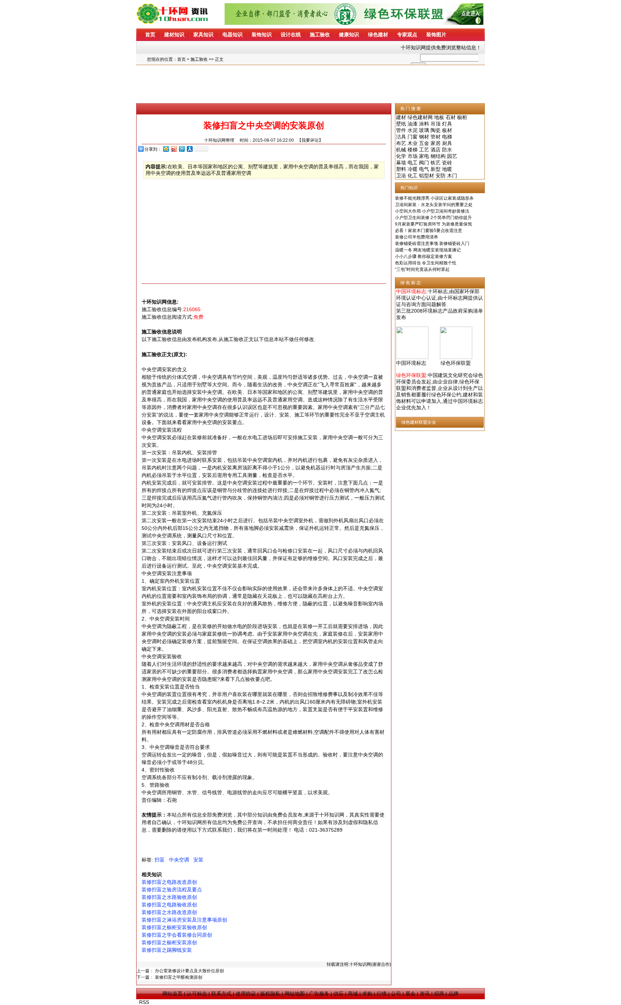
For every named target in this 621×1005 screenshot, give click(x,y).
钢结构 (438, 156)
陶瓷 (436, 130)
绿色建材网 (420, 117)
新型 (436, 169)
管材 (436, 137)
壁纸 (401, 124)
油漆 (413, 124)
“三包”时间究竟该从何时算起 (422, 269)
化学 (401, 156)
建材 (401, 117)
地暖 (447, 169)
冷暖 (413, 169)
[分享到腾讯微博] (181, 148)
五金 (424, 143)
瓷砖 (447, 162)
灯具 (447, 124)
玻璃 (424, 130)
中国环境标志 (411, 363)
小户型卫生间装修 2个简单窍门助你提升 (433, 217)
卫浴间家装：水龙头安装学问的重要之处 (434, 204)
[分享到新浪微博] (174, 148)
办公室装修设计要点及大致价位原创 (189, 970)
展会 (410, 993)
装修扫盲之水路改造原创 (169, 912)
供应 (339, 993)
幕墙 (401, 162)
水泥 (413, 130)
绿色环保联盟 (456, 363)
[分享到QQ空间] (166, 148)
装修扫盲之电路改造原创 (169, 882)
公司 (396, 993)
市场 (413, 156)
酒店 (436, 150)
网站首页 (172, 993)
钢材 (424, 137)
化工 (413, 175)
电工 (413, 162)
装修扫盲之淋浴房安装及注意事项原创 (184, 920)
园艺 (452, 156)
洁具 (401, 137)
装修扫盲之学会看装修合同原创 (177, 935)
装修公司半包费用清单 (416, 237)
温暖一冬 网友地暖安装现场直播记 (428, 250)
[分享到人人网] (189, 148)
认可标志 (197, 993)
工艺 (424, 150)
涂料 (424, 124)
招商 (439, 993)
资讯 (425, 993)
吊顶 (436, 124)
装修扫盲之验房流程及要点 (172, 889)
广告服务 (319, 993)
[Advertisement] (310, 84)
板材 (447, 130)
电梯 (447, 137)
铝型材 (426, 175)
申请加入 (431, 401)
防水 (447, 150)
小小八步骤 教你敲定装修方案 (423, 256)
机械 (401, 150)
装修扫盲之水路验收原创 (169, 897)
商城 (353, 993)
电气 (424, 169)
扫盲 (160, 860)
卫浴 (401, 175)
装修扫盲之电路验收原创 (169, 905)
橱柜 (462, 117)
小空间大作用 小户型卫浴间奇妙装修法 (432, 211)
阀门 (424, 162)
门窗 (413, 137)
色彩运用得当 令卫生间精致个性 (425, 262)
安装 (198, 860)
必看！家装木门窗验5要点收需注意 (428, 230)
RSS (144, 1002)
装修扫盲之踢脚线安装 (167, 950)
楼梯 (413, 150)
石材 (451, 117)
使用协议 (246, 993)
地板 (439, 117)
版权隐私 (270, 993)
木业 (413, 143)
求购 (367, 993)
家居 (436, 143)
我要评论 (310, 140)
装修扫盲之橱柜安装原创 (169, 942)
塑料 (401, 169)
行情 (382, 993)
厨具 (447, 143)
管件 (401, 130)
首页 (181, 59)
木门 (452, 175)
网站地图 (295, 993)
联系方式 (221, 993)
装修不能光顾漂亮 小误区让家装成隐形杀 (434, 198)
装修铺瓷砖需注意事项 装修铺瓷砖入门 (432, 243)
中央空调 (179, 860)
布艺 (401, 143)
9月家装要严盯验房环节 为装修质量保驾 (433, 224)
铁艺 (436, 162)
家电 (424, 156)
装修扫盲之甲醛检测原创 (178, 977)
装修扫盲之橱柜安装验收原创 (174, 927)
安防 (441, 175)
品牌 (453, 993)
